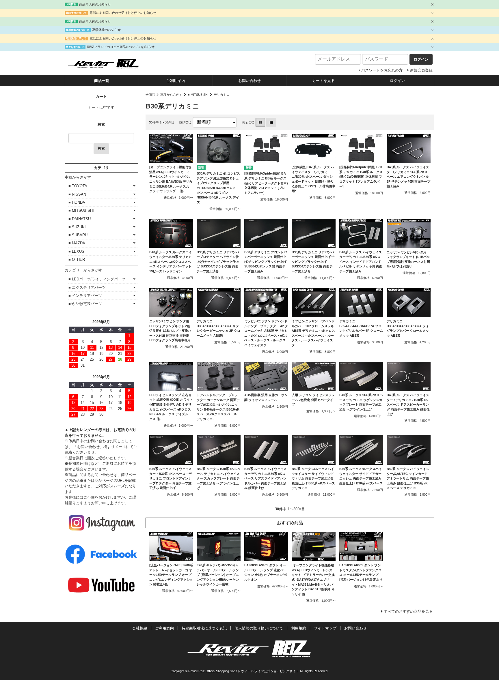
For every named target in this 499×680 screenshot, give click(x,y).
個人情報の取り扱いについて (258, 628)
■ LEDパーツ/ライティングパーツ (96, 279)
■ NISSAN (77, 194)
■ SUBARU (77, 235)
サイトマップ (325, 628)
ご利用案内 (175, 80)
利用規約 (298, 628)
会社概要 (139, 628)
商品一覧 (101, 80)
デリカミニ (222, 94)
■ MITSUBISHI (198, 94)
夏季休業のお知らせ (106, 29)
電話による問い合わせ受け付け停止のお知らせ (123, 12)
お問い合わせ (249, 80)
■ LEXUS (76, 251)
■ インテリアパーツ (85, 295)
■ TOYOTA (77, 186)
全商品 (150, 94)
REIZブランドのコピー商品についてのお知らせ (120, 46)
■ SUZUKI (77, 227)
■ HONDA (76, 202)
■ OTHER (76, 259)
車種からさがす (171, 94)
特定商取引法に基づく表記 (204, 628)
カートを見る (323, 80)
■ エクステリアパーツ (87, 287)
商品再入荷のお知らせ (95, 4)
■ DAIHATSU (79, 219)
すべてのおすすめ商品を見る (408, 611)
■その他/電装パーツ (85, 303)
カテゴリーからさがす (83, 270)
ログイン (397, 80)
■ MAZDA (76, 243)
